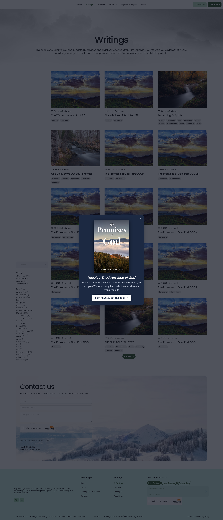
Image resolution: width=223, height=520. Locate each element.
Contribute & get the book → (111, 297)
